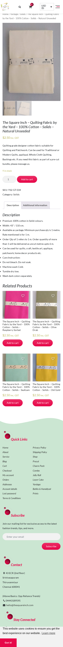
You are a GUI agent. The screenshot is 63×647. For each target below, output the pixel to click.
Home (5, 14)
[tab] (13, 205)
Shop (35, 456)
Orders (6, 479)
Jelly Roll (37, 475)
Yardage (14, 14)
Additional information (35, 205)
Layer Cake (38, 479)
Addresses (7, 484)
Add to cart (27, 179)
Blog (5, 461)
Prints (35, 493)
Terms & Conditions (12, 498)
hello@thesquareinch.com (19, 605)
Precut (36, 461)
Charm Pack (39, 465)
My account (8, 475)
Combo (36, 470)
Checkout (7, 470)
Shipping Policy (40, 452)
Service (6, 456)
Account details (10, 488)
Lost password (9, 493)
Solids (23, 14)
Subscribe (51, 546)
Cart (5, 465)
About (5, 452)
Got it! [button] (8, 642)
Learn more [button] (48, 633)
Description (13, 205)
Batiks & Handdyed (42, 488)
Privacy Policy (39, 447)
